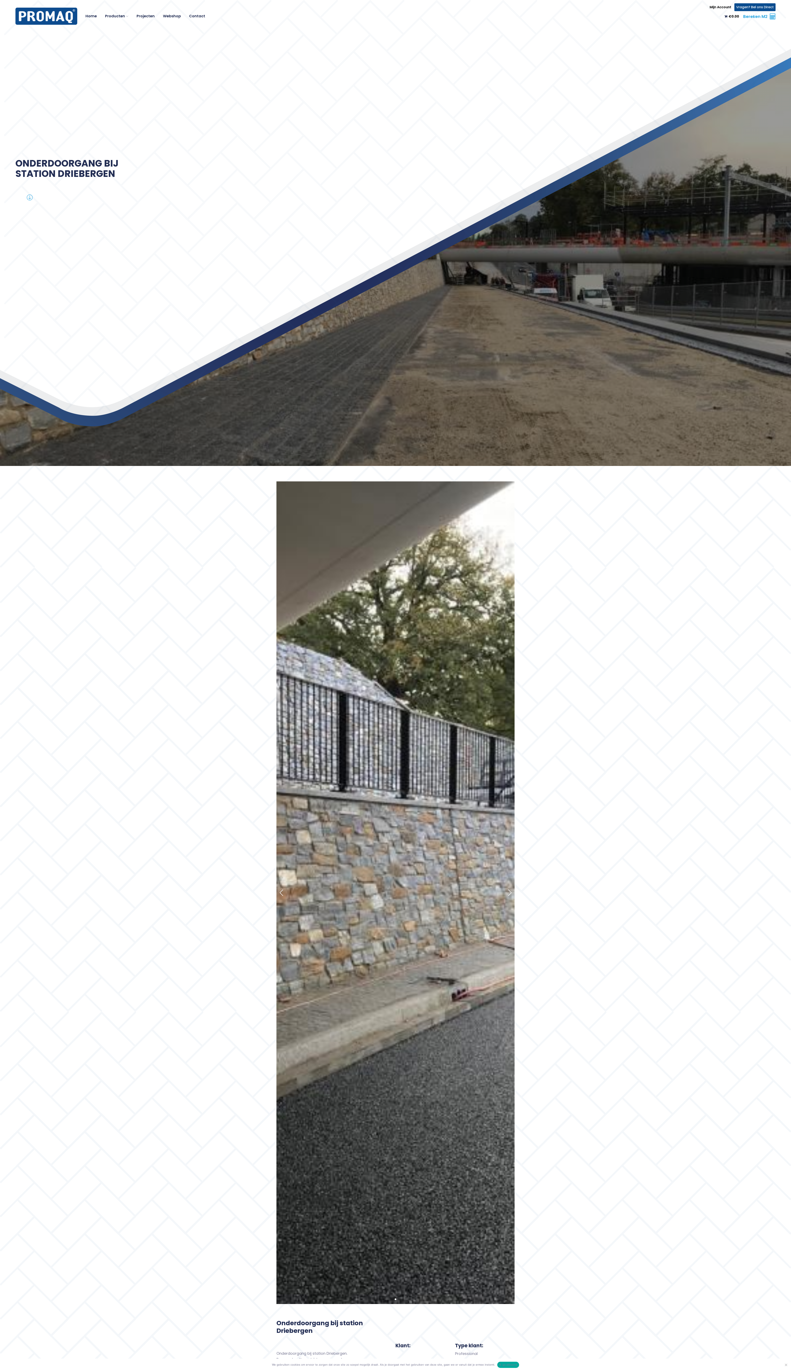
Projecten (146, 16)
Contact (197, 16)
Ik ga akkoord (508, 1364)
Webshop (172, 16)
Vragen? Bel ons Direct (755, 7)
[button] (392, 1299)
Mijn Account (720, 7)
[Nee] (786, 1365)
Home (91, 16)
